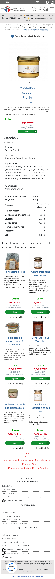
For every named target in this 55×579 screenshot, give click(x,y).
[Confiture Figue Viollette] (38, 327)
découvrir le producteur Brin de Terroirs (27, 468)
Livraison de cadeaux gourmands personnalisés (22, 25)
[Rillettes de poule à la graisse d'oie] (12, 394)
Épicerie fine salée (39, 27)
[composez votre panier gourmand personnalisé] (45, 9)
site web (29, 576)
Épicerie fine (26, 27)
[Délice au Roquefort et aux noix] (38, 394)
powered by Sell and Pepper (19, 576)
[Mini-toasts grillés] (12, 261)
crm (42, 576)
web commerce (36, 576)
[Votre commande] (52, 9)
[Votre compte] (40, 9)
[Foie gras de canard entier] (12, 327)
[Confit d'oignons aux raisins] (38, 261)
